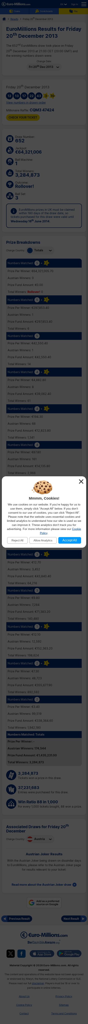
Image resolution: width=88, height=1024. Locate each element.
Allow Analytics (43, 540)
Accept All (69, 540)
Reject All (17, 540)
